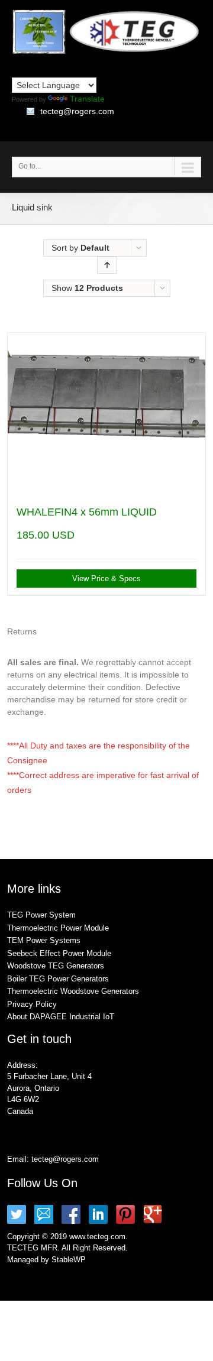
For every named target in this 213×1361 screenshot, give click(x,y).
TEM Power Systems (43, 940)
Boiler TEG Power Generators (58, 978)
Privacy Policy (32, 1004)
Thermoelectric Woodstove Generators (73, 991)
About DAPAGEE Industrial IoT (60, 1016)
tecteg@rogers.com (77, 111)
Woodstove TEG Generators (55, 965)
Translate (87, 98)
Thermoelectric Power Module (58, 927)
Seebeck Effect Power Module (59, 953)
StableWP (68, 1259)
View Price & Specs (106, 578)
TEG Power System (41, 914)
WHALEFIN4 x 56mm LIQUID (87, 512)
